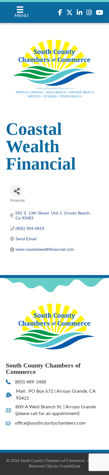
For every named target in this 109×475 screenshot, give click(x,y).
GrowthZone (70, 466)
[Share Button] (16, 190)
